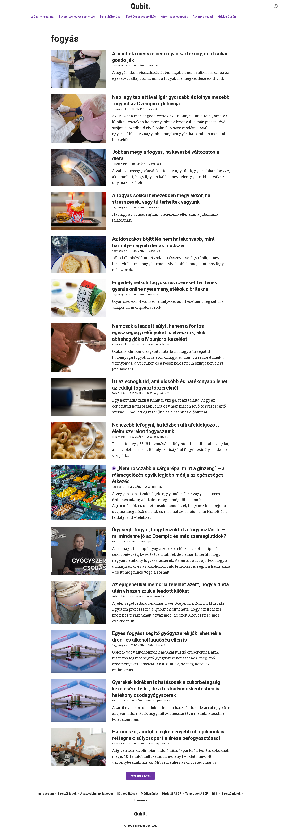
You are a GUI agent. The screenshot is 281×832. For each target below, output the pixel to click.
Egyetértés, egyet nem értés (77, 16)
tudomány (137, 65)
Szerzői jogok (67, 793)
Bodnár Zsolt (119, 109)
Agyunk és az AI (203, 16)
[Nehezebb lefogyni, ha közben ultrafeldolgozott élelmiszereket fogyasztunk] (78, 440)
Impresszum (45, 793)
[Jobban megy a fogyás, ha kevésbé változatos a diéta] (78, 167)
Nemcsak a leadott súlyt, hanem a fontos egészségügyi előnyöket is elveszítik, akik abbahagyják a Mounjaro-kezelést (158, 332)
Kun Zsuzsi (118, 541)
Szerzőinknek (231, 793)
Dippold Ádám (120, 164)
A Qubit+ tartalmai (42, 16)
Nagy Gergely (119, 65)
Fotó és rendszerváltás (141, 16)
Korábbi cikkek (140, 775)
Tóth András (119, 393)
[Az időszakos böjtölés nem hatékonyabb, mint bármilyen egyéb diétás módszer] (78, 254)
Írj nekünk (140, 800)
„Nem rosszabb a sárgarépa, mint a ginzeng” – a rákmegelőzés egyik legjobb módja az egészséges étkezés (168, 475)
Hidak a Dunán (226, 16)
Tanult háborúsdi (111, 16)
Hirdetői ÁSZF (171, 793)
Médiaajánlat (149, 793)
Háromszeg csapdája (174, 16)
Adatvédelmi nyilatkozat (96, 793)
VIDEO (132, 541)
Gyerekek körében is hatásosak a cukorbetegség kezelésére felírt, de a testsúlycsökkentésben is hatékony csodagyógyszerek (166, 688)
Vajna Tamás (119, 743)
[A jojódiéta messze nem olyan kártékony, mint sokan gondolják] (78, 69)
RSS (215, 793)
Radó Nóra (118, 487)
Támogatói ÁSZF (196, 793)
